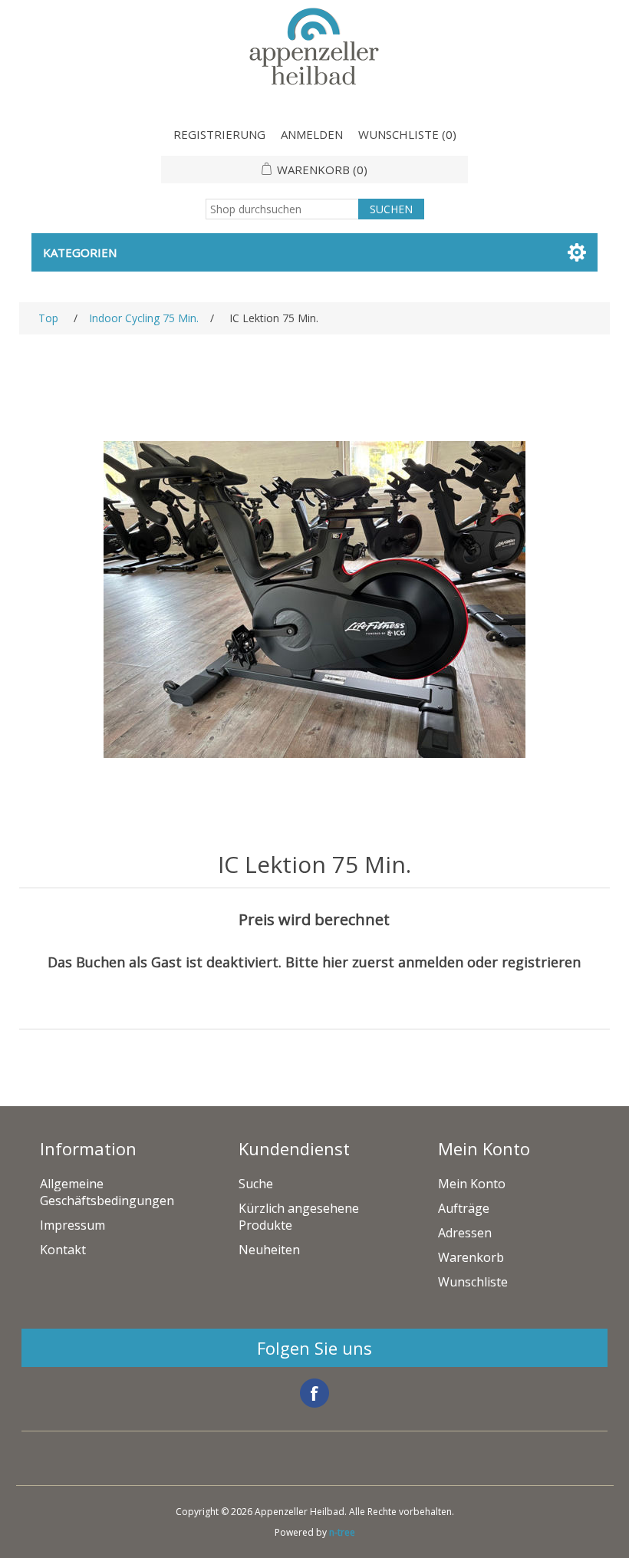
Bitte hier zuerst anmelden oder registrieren (433, 962)
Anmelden (312, 134)
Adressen (465, 1232)
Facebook (314, 1393)
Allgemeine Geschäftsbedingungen (107, 1192)
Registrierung (219, 134)
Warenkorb (471, 1257)
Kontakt (63, 1249)
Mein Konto (472, 1183)
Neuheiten (269, 1249)
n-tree (342, 1532)
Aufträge (463, 1208)
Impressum (72, 1225)
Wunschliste (473, 1281)
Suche (256, 1183)
